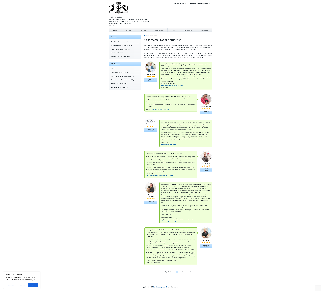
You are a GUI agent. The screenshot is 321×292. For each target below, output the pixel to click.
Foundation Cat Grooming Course (121, 42)
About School (159, 30)
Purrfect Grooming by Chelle (160, 109)
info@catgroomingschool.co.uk (201, 4)
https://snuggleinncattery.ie (169, 221)
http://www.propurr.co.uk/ (168, 144)
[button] (109, 25)
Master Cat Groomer (117, 53)
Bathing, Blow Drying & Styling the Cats (122, 76)
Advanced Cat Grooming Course (120, 49)
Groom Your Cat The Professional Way (122, 80)
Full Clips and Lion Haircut (118, 69)
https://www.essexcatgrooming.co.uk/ (172, 85)
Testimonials (188, 30)
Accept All (32, 285)
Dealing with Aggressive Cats (120, 72)
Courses (128, 30)
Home (115, 30)
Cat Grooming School (160, 287)
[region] (21, 280)
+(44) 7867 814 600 (179, 4)
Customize (11, 285)
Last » (190, 272)
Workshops (143, 30)
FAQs (173, 30)
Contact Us (204, 30)
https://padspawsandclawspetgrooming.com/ (159, 175)
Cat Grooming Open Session (119, 87)
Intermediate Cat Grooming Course (121, 45)
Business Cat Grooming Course (120, 56)
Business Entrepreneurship (119, 83)
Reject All (22, 285)
